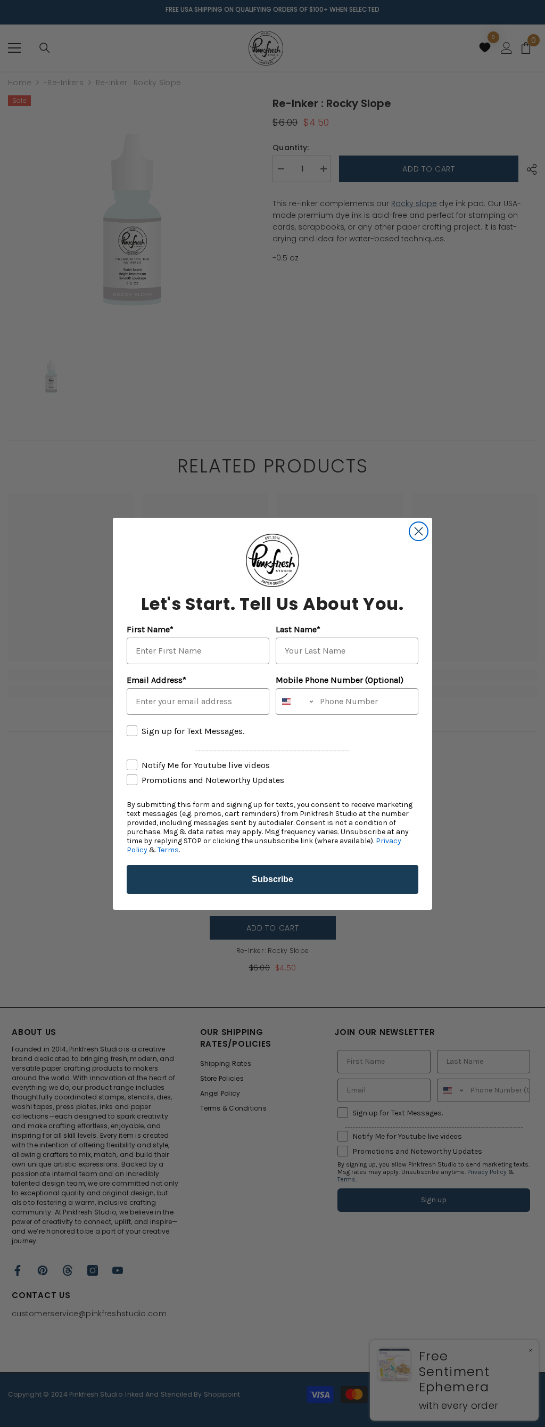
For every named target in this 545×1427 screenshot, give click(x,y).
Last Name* (298, 629)
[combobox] (295, 701)
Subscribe (272, 879)
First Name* (150, 629)
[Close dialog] (418, 531)
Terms (168, 849)
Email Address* (156, 680)
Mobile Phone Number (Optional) (339, 680)
